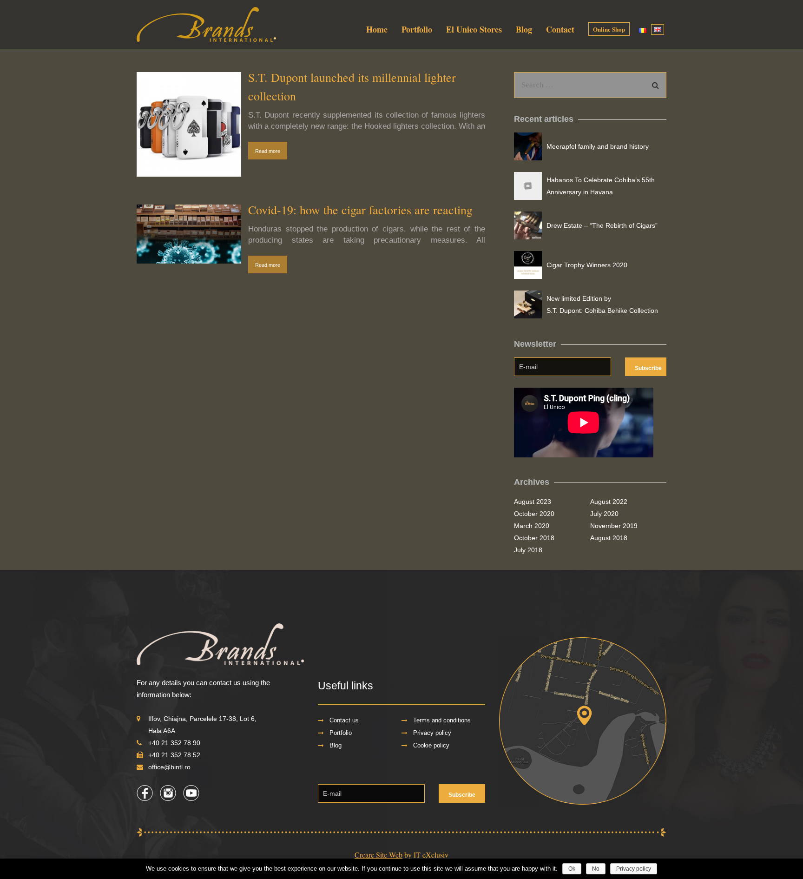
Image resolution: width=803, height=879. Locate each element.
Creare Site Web (378, 854)
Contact (560, 29)
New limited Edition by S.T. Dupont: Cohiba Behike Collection (602, 304)
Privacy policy (432, 733)
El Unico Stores (474, 29)
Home (377, 29)
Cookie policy (431, 745)
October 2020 (534, 513)
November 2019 (614, 525)
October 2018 (534, 538)
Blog (524, 29)
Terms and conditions (442, 720)
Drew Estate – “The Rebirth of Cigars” (602, 225)
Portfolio (417, 29)
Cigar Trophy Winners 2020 (586, 265)
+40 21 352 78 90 (174, 743)
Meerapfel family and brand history (597, 146)
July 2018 (528, 550)
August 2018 (608, 538)
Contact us (344, 720)
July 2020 (604, 513)
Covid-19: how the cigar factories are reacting (360, 210)
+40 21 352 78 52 (174, 755)
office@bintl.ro (169, 767)
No (595, 869)
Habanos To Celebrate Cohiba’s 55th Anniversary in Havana (600, 186)
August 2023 (532, 501)
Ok (571, 869)
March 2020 (531, 525)
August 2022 (608, 501)
